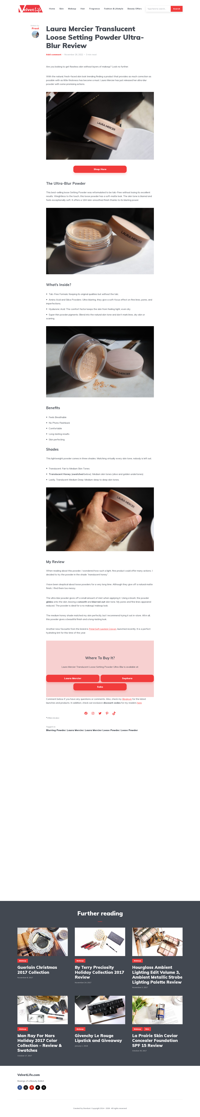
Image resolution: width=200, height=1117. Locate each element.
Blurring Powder (56, 730)
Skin (61, 8)
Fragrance (94, 8)
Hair (83, 8)
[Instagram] (43, 1087)
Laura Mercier (72, 678)
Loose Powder (129, 730)
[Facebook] (19, 1087)
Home (52, 8)
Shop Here (100, 169)
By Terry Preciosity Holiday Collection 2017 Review (99, 972)
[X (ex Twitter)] (25, 1087)
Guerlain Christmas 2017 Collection (37, 970)
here (139, 702)
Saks (100, 686)
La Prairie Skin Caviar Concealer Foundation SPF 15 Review (155, 1040)
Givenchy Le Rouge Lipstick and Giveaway (98, 1038)
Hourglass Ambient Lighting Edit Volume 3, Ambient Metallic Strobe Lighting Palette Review (157, 974)
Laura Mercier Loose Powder (102, 730)
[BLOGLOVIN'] (37, 1087)
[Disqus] (100, 772)
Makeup (72, 8)
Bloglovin (127, 698)
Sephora (127, 678)
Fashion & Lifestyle (113, 8)
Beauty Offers (135, 8)
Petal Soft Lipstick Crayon (102, 628)
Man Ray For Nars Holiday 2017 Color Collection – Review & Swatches (39, 1043)
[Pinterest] (31, 1087)
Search (176, 9)
